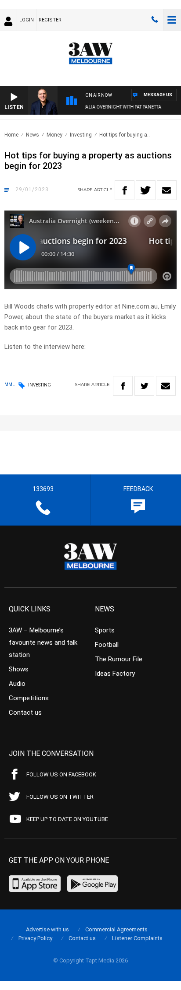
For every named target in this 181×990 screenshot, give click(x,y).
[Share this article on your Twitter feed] (146, 190)
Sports (105, 630)
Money (54, 135)
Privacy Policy (35, 938)
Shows (19, 669)
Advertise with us (47, 929)
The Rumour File (118, 659)
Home (11, 135)
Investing (81, 135)
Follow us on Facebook (61, 774)
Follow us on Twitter (60, 796)
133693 (154, 20)
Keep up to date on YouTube (67, 819)
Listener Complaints (137, 938)
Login (26, 20)
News (32, 135)
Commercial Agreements (116, 929)
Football (107, 645)
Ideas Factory (115, 674)
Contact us (25, 712)
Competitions (29, 698)
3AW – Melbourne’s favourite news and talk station (43, 642)
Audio (17, 684)
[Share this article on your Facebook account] (124, 190)
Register (50, 20)
